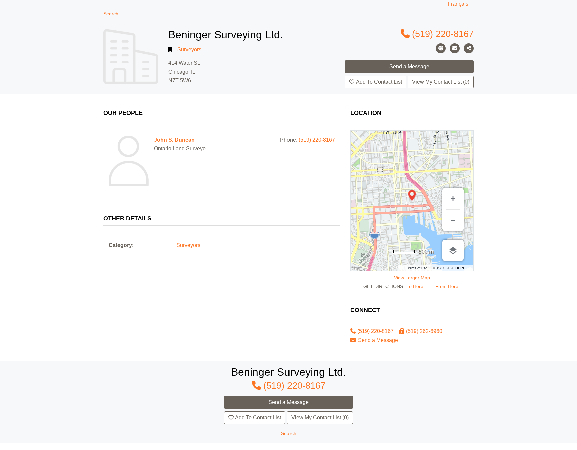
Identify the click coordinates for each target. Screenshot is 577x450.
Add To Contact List (379, 82)
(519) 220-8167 (443, 34)
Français (458, 4)
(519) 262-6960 (424, 331)
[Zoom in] (453, 198)
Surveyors (189, 49)
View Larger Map (412, 277)
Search (110, 13)
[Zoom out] (453, 220)
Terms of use (416, 268)
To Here (415, 286)
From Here (446, 286)
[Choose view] (453, 250)
